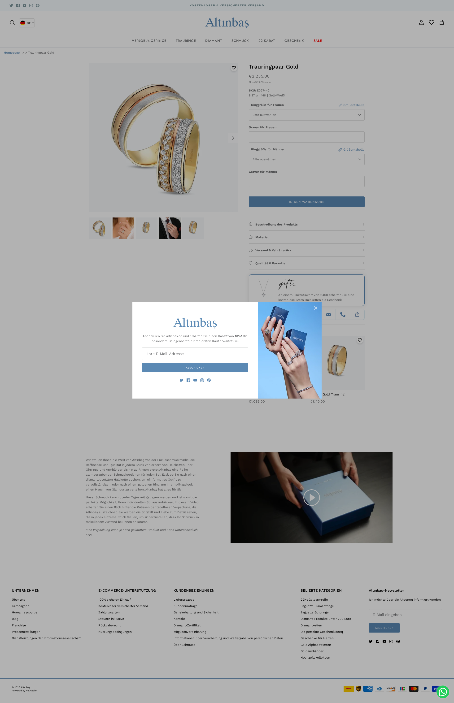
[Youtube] (195, 380)
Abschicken (195, 367)
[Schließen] (315, 308)
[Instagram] (202, 380)
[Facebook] (188, 380)
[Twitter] (181, 380)
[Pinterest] (209, 380)
